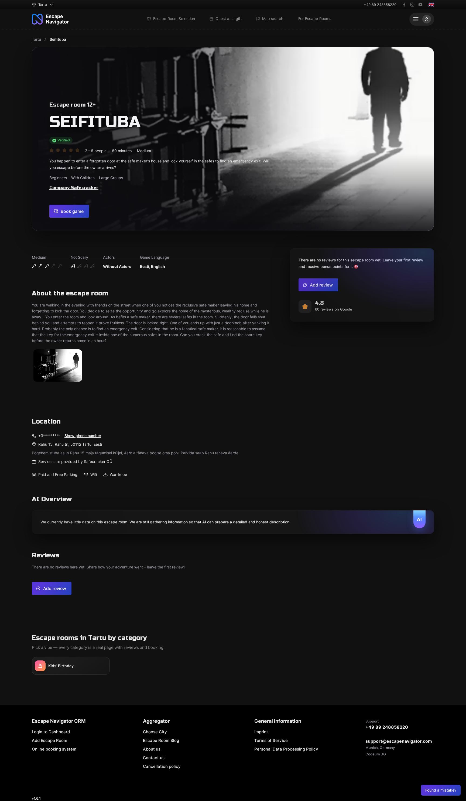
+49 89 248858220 (380, 4)
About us (151, 749)
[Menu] (421, 19)
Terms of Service (271, 740)
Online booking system (54, 749)
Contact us (154, 757)
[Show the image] (58, 366)
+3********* (49, 435)
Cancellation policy (162, 766)
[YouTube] (420, 4)
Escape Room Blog (161, 740)
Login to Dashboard (51, 731)
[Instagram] (412, 4)
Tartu (36, 39)
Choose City (155, 731)
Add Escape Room (49, 740)
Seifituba (58, 39)
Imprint (261, 731)
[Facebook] (404, 4)
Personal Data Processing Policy (286, 749)
